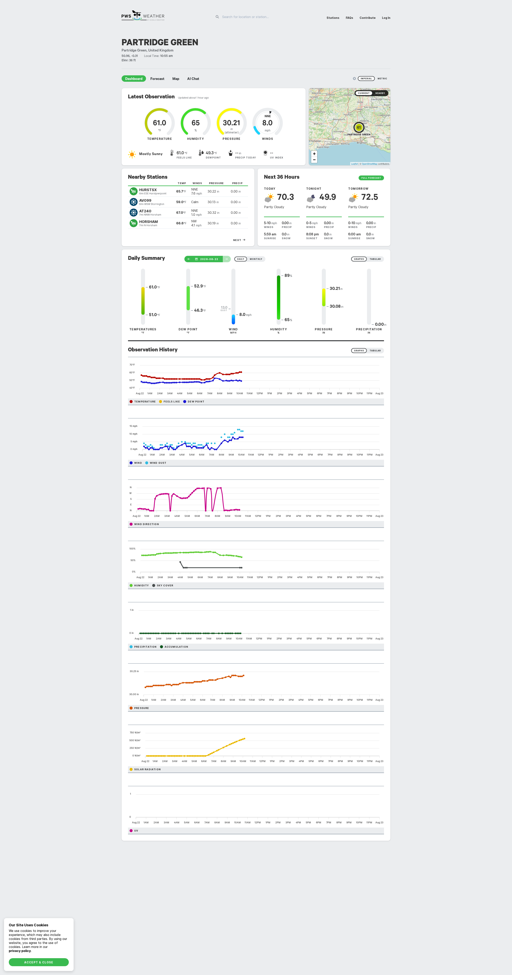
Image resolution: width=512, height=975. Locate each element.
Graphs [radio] (359, 350)
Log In (386, 17)
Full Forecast (371, 178)
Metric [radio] (382, 78)
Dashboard (133, 79)
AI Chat (193, 79)
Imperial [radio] (366, 78)
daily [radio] (240, 259)
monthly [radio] (256, 259)
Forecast (157, 79)
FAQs (349, 17)
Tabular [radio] (375, 350)
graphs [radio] (359, 259)
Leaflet (354, 163)
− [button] (314, 159)
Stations (333, 17)
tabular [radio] (375, 259)
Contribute (368, 17)
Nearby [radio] (380, 93)
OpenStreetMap (369, 163)
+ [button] (314, 153)
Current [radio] (364, 93)
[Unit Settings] (354, 79)
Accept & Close (38, 962)
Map (175, 79)
